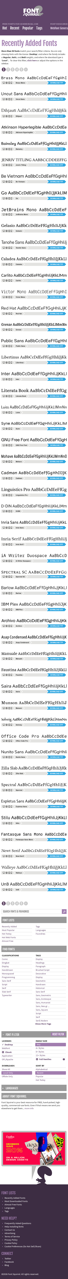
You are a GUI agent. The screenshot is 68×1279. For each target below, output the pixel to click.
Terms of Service (12, 1236)
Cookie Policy (11, 1243)
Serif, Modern (42, 1020)
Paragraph (41, 966)
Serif (4, 988)
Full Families (43, 1059)
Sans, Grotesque (43, 999)
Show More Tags (43, 1024)
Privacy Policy (11, 1240)
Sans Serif (6, 981)
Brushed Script (42, 970)
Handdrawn (7, 970)
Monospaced (8, 973)
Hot (4, 28)
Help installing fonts (14, 1226)
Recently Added (9, 926)
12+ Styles (40, 1055)
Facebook (9, 1262)
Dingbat (5, 962)
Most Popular (8, 930)
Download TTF (56, 83)
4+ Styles (40, 1048)
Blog (7, 1265)
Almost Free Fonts (13, 1204)
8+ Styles (40, 1051)
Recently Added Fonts (15, 1198)
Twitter (8, 1258)
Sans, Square (42, 1010)
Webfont (6, 1048)
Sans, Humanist (43, 1002)
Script (4, 984)
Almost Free (7, 941)
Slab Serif (6, 991)
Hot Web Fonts (9, 937)
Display (5, 966)
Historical (40, 988)
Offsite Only (7, 1076)
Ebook (7, 1052)
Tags (39, 28)
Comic (5, 959)
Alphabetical (42, 1069)
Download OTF (56, 116)
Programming (8, 977)
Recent (14, 28)
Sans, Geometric (43, 995)
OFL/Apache (7, 1059)
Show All (6, 1069)
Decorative (41, 973)
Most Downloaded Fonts (16, 1201)
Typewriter (7, 995)
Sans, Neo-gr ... (42, 1006)
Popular (27, 28)
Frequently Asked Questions (18, 1223)
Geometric (41, 981)
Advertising (10, 1233)
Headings (40, 962)
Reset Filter (58, 1034)
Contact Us (10, 1230)
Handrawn (41, 984)
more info (29, 1108)
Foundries (40, 933)
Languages (41, 930)
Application (7, 1055)
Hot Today (7, 933)
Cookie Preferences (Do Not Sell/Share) (23, 1246)
